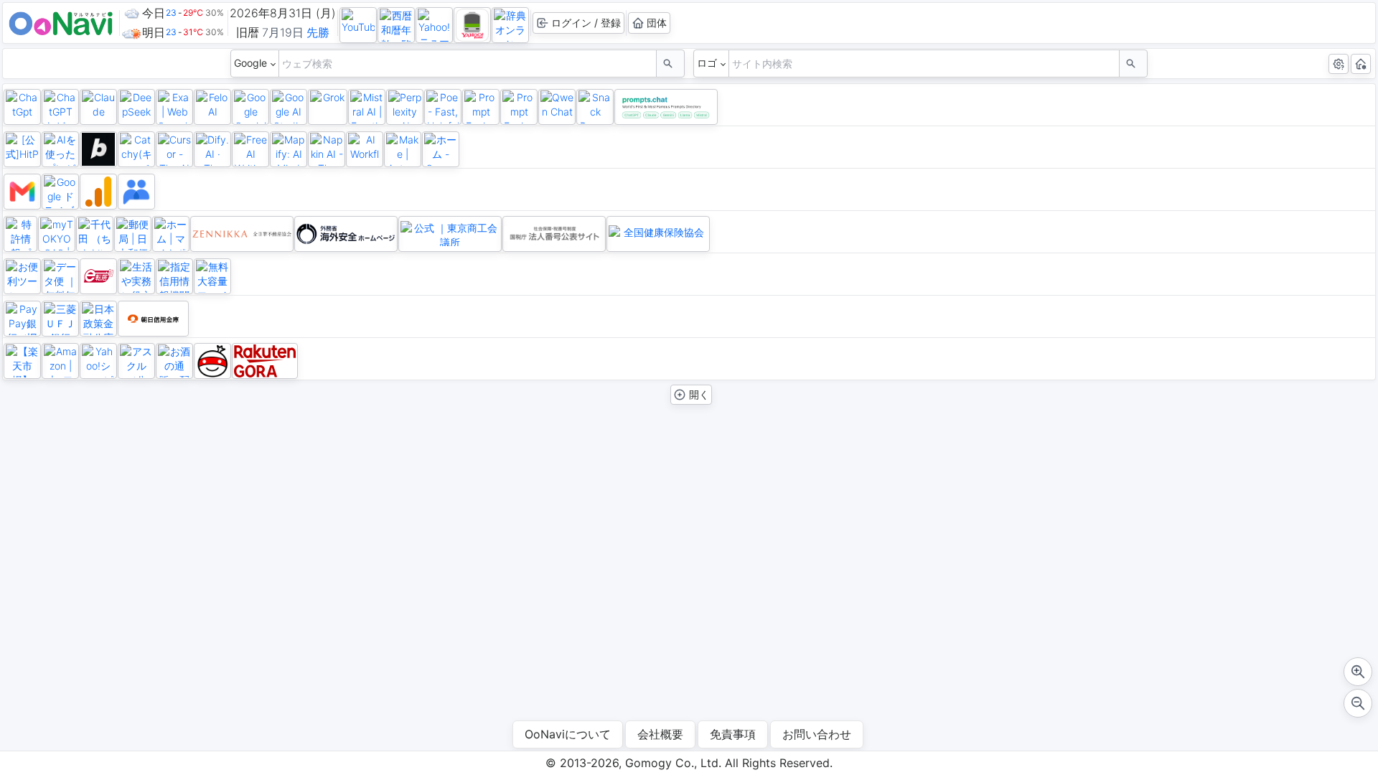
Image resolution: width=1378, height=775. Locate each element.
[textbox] (467, 64)
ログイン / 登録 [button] (586, 23)
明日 (153, 32)
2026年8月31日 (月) (283, 13)
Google (250, 63)
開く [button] (697, 394)
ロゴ (707, 63)
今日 (153, 13)
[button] (668, 63)
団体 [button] (657, 23)
